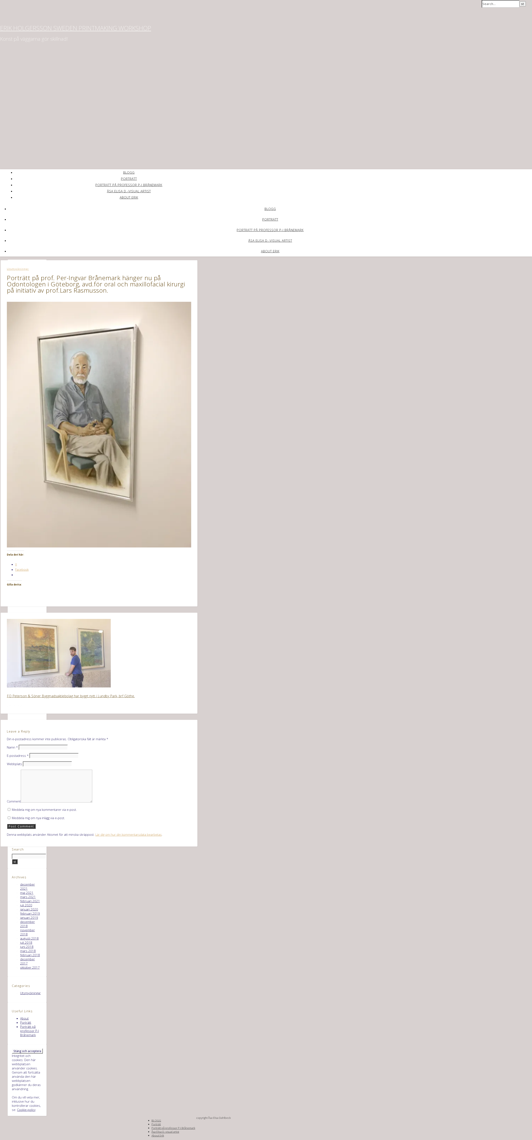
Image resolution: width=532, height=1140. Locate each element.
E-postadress (18, 755)
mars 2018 (28, 951)
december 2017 (27, 961)
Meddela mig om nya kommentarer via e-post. (44, 809)
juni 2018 (26, 947)
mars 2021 (28, 897)
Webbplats (14, 764)
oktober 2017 (30, 967)
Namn (12, 747)
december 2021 (27, 886)
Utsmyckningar (18, 269)
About (24, 1018)
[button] (99, 424)
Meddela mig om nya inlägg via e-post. (38, 818)
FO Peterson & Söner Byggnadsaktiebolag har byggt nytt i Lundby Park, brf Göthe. (71, 696)
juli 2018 (26, 942)
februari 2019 (30, 913)
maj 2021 (26, 893)
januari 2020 (29, 909)
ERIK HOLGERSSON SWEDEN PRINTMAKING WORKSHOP (75, 28)
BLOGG (129, 172)
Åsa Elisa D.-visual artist (129, 191)
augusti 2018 (29, 938)
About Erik (129, 197)
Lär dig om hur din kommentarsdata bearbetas (128, 834)
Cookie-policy (26, 1110)
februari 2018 (30, 955)
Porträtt (129, 179)
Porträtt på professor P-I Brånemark (128, 185)
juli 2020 (26, 905)
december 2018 (27, 924)
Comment (14, 801)
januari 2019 (29, 917)
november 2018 (27, 932)
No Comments (41, 300)
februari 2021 (30, 901)
